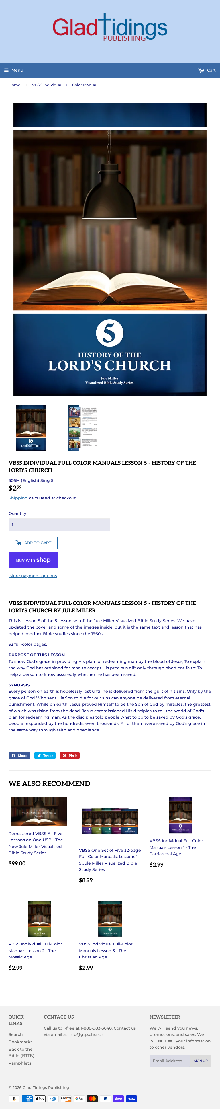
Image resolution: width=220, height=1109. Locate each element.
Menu (17, 70)
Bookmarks (20, 1041)
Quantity (17, 513)
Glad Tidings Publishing (46, 1087)
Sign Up (201, 1061)
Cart (211, 70)
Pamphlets (20, 1063)
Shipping (18, 498)
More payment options (33, 575)
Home (14, 85)
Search (16, 1034)
